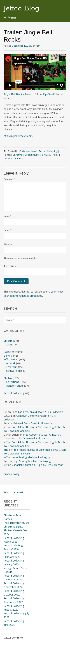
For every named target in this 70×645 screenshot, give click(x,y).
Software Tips (14, 370)
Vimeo (7, 98)
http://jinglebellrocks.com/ (18, 135)
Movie (39, 154)
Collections (12, 382)
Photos (8, 378)
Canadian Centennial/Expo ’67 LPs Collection (37, 412)
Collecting (30, 154)
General (8, 355)
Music (34, 151)
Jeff (38, 45)
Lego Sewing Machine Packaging (31, 457)
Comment (9, 179)
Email (7, 230)
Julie (6, 449)
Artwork (10, 363)
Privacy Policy (11, 474)
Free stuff (11, 367)
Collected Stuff (12, 352)
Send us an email (13, 492)
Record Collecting (48, 151)
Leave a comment (13, 158)
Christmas (24, 151)
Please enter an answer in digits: (21, 258)
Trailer (54, 154)
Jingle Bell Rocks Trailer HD (20, 94)
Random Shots (15, 385)
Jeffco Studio (11, 359)
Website (8, 244)
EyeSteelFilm (51, 94)
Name (7, 216)
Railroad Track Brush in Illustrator (32, 423)
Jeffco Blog (21, 8)
